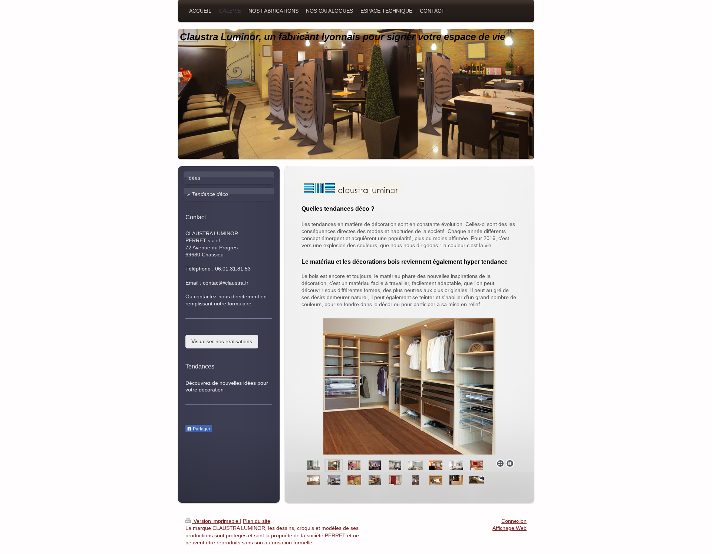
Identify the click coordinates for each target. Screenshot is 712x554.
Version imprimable (216, 521)
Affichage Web (509, 528)
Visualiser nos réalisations (221, 341)
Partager (201, 429)
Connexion (514, 521)
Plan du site (256, 521)
